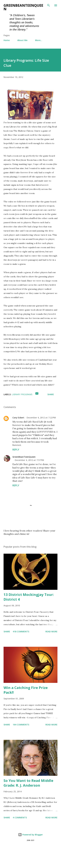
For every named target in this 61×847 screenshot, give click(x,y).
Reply (15, 449)
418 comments (21, 631)
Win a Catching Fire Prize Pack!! (26, 690)
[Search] (48, 5)
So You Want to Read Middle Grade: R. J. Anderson (28, 783)
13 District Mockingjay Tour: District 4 (29, 597)
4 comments (20, 817)
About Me (22, 40)
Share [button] (50, 394)
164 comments (21, 724)
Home (7, 40)
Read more (51, 631)
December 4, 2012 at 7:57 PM (29, 460)
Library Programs (22, 394)
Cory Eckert (18, 417)
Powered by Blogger (32, 834)
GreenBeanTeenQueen (23, 7)
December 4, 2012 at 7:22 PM (41, 417)
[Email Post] (37, 394)
